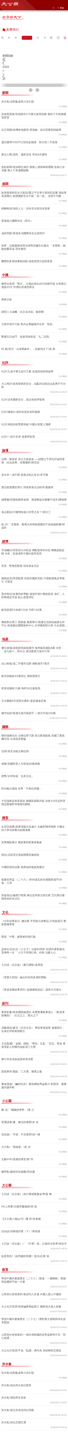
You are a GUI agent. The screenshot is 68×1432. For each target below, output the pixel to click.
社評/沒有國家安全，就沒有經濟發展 (23, 386)
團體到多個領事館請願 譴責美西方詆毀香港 (26, 248)
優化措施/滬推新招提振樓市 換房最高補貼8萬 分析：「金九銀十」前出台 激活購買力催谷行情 (32, 640)
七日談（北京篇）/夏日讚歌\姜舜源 (22, 955)
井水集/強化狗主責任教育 (16, 1379)
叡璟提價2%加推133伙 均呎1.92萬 (22, 600)
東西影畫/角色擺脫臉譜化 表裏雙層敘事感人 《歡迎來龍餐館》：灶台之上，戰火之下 (33, 1004)
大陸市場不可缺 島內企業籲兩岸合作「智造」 (28, 311)
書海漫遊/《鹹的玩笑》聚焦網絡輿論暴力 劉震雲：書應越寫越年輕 (32, 1076)
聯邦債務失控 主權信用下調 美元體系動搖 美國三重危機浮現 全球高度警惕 (33, 728)
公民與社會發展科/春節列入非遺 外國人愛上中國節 (31, 1288)
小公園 (7, 1091)
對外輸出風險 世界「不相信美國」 (21, 779)
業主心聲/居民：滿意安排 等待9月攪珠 (24, 141)
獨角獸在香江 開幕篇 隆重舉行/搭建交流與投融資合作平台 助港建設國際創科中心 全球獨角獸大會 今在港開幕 (33, 614)
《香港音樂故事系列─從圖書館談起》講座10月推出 (32, 980)
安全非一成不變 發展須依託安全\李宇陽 (24, 461)
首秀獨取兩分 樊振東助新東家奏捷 (21, 832)
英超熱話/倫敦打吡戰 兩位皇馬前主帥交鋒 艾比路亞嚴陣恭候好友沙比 (33, 887)
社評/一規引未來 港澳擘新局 (18, 423)
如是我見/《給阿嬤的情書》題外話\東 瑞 (25, 1249)
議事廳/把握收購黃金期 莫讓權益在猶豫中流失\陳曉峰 (33, 488)
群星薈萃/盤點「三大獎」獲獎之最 (21, 1061)
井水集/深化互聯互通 (13, 1416)
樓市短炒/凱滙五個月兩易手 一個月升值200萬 (28, 703)
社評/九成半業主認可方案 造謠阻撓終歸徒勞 (27, 358)
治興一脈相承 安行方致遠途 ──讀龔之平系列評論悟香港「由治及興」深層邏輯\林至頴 (33, 448)
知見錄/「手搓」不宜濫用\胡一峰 (21, 1124)
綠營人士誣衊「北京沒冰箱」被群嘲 (22, 298)
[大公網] (9, 3)
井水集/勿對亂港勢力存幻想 (17, 88)
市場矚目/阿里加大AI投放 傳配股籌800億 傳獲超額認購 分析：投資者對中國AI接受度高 (33, 542)
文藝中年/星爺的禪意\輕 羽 (17, 1149)
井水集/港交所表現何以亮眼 (17, 1403)
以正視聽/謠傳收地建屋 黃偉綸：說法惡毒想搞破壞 (31, 116)
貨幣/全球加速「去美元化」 (17, 766)
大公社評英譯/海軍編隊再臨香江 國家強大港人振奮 (31, 1300)
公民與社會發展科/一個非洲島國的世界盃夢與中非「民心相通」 (33, 1330)
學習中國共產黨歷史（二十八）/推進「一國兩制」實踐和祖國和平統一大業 (33, 1274)
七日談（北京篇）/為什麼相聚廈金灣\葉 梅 (26, 1184)
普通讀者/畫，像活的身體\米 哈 (20, 1112)
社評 (5, 350)
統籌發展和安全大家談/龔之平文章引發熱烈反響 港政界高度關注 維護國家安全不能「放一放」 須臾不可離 (32, 181)
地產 (5, 630)
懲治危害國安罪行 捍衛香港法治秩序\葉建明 (27, 474)
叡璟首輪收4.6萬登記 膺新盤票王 (21, 666)
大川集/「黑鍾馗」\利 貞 (16, 1137)
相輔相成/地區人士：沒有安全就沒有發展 (25, 195)
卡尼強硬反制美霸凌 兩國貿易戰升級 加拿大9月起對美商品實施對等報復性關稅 (33, 793)
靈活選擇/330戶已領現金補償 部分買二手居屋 (29, 129)
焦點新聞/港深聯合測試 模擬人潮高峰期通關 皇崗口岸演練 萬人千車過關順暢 (33, 155)
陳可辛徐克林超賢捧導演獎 (17, 1049)
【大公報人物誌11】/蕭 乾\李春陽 (21, 1209)
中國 (5, 262)
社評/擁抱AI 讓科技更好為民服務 (21, 398)
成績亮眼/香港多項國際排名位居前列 (23, 220)
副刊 (5, 994)
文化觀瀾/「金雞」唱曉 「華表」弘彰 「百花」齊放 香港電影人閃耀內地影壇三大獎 (33, 1035)
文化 (5, 903)
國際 (5, 717)
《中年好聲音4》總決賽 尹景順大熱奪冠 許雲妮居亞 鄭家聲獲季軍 (33, 913)
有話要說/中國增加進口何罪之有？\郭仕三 (26, 502)
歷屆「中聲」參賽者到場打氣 (18, 927)
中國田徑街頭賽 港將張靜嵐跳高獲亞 (22, 857)
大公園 (7, 1176)
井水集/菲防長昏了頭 (13, 1428)
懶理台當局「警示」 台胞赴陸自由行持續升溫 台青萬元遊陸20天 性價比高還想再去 (33, 272)
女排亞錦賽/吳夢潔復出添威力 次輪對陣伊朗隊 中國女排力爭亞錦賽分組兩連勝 (33, 819)
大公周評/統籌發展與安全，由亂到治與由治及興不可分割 (33, 372)
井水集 (7, 1358)
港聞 (5, 171)
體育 (5, 808)
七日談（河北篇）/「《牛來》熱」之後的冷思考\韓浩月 (33, 1236)
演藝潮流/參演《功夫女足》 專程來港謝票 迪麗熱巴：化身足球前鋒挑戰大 (33, 1020)
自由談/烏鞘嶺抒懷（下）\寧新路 (21, 1221)
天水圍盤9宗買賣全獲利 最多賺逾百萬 (23, 691)
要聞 (5, 80)
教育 (5, 1263)
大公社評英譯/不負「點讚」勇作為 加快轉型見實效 (31, 1344)
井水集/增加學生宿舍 (13, 1391)
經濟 (5, 532)
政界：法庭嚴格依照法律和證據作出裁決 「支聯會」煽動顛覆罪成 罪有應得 (33, 234)
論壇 (5, 437)
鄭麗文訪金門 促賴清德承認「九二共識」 (26, 323)
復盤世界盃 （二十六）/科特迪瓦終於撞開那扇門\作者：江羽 (32, 871)
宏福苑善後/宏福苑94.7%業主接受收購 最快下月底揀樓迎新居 (32, 103)
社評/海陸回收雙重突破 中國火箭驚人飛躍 (26, 411)
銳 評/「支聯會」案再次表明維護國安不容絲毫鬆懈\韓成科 (33, 516)
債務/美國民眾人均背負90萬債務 (20, 754)
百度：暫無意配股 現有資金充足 (20, 556)
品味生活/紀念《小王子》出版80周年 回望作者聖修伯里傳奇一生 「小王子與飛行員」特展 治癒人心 (33, 941)
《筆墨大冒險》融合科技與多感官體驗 (23, 967)
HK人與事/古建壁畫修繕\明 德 (19, 1196)
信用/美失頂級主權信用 (15, 741)
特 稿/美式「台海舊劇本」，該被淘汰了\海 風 (28, 336)
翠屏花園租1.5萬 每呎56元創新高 (21, 678)
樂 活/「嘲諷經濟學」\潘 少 (18, 1100)
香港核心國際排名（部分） (17, 207)
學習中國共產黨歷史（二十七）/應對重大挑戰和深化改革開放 (33, 1314)
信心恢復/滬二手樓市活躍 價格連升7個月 (25, 653)
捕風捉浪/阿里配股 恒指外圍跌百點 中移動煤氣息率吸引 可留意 (33, 570)
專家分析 (6, 286)
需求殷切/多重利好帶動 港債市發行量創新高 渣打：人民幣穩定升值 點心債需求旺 (33, 586)
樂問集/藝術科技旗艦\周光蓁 (18, 1162)
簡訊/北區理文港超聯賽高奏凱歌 (20, 845)
